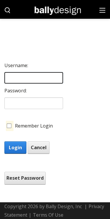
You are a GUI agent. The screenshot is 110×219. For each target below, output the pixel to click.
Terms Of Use (48, 215)
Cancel (39, 147)
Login (15, 147)
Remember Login (34, 126)
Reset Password (25, 178)
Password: (15, 90)
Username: (15, 65)
